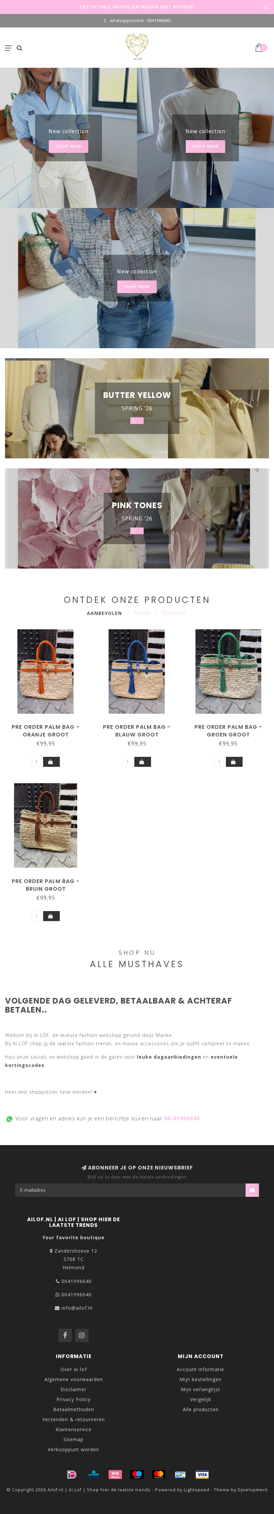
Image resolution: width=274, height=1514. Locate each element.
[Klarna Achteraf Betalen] (115, 1475)
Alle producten (201, 1409)
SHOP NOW (68, 146)
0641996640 (76, 1281)
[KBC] (93, 1475)
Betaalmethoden (73, 1409)
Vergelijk (200, 1399)
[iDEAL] (71, 1475)
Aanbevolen (104, 613)
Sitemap (73, 1439)
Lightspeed (197, 1490)
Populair (174, 613)
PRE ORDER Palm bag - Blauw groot (137, 730)
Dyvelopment (253, 1490)
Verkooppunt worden (73, 1449)
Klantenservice (73, 1429)
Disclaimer (73, 1389)
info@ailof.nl (77, 1308)
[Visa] (202, 1475)
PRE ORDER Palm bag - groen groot (228, 730)
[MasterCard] (158, 1475)
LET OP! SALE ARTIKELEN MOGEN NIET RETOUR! (137, 7)
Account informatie (200, 1369)
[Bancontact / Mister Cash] (180, 1475)
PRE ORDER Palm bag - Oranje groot (46, 730)
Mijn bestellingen (200, 1379)
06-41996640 (182, 1118)
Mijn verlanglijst (200, 1389)
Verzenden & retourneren (73, 1419)
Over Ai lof (73, 1369)
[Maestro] (137, 1475)
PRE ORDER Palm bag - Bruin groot (46, 885)
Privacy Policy (73, 1399)
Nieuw (142, 613)
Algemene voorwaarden (73, 1379)
